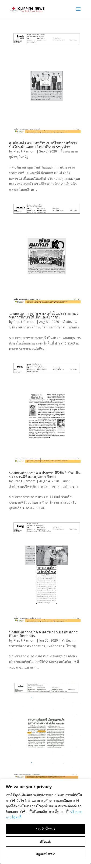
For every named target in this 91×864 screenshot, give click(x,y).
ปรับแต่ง (46, 841)
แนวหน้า (72, 327)
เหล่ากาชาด (56, 327)
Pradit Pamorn (24, 151)
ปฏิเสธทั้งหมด (45, 854)
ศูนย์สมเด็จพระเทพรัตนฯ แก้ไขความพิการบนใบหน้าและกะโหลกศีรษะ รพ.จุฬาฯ (43, 144)
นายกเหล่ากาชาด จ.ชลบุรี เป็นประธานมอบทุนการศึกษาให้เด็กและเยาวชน (44, 315)
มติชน (67, 481)
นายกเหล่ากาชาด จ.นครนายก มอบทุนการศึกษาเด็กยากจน (43, 633)
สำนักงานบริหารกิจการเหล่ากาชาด (34, 486)
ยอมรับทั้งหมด (46, 829)
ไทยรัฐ (23, 157)
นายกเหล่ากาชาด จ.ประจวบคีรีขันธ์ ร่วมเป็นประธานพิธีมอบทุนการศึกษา (44, 474)
